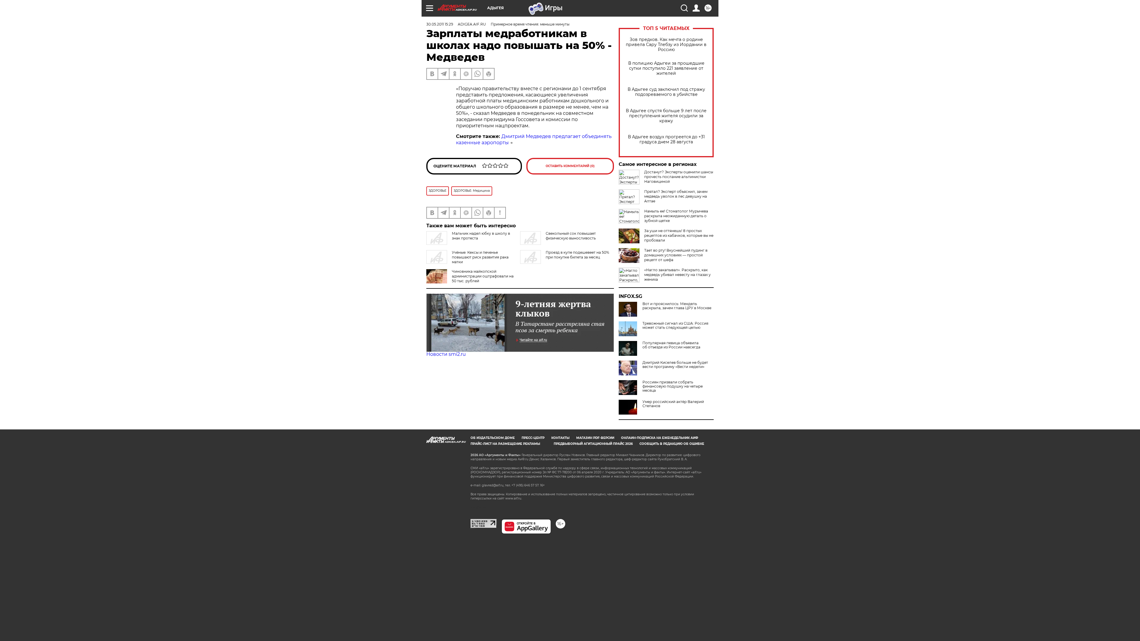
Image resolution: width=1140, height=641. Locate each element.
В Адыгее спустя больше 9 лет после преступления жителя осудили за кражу (666, 115)
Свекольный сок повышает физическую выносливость (571, 235)
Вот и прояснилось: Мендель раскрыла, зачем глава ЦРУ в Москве (676, 306)
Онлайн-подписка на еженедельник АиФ (659, 438)
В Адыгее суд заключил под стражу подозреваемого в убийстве (666, 92)
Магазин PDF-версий (595, 438)
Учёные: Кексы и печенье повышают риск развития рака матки (480, 257)
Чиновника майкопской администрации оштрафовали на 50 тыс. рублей (483, 276)
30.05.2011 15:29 (439, 24)
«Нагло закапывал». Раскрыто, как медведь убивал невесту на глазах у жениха (677, 275)
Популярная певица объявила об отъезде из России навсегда (671, 345)
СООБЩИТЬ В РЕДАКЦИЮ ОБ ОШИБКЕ (671, 444)
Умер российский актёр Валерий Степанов (673, 404)
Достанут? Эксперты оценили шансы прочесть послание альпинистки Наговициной (678, 177)
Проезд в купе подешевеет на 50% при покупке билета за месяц (577, 254)
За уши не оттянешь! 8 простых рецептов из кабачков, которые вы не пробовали (678, 235)
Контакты (560, 438)
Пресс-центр (533, 438)
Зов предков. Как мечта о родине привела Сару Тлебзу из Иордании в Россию (666, 44)
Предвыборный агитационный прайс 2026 (593, 444)
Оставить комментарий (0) (570, 166)
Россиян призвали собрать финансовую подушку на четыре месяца (672, 386)
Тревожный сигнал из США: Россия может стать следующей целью (675, 325)
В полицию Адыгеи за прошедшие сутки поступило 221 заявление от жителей (666, 68)
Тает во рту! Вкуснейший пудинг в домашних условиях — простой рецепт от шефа (675, 255)
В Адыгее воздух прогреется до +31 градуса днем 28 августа (666, 139)
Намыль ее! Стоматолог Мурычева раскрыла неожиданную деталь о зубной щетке (676, 216)
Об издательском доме (493, 438)
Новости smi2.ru (446, 354)
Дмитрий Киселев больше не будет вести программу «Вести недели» (675, 365)
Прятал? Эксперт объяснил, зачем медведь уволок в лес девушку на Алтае (675, 196)
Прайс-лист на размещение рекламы (505, 444)
